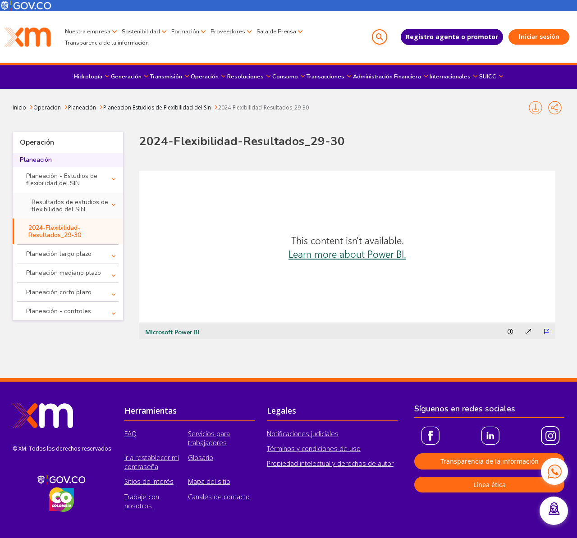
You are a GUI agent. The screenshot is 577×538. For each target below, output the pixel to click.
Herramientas (150, 410)
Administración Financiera (387, 77)
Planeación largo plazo (59, 254)
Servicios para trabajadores (209, 438)
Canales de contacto (219, 496)
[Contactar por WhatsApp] (554, 471)
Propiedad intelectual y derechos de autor (330, 463)
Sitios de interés (149, 481)
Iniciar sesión (539, 36)
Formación (185, 31)
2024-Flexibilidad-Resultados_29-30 (263, 107)
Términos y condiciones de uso (314, 448)
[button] (379, 37)
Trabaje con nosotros (141, 501)
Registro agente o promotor (452, 36)
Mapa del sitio (209, 481)
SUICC (487, 77)
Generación (126, 77)
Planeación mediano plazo (63, 273)
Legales (281, 410)
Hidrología (88, 77)
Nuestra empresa (87, 31)
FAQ (130, 433)
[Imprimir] (535, 107)
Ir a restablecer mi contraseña (151, 462)
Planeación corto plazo (59, 292)
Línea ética (489, 484)
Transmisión (166, 77)
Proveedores (228, 31)
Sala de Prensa (276, 31)
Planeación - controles (58, 311)
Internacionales (450, 77)
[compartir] (555, 107)
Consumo (285, 77)
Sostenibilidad (141, 31)
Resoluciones (245, 77)
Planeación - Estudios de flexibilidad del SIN (61, 179)
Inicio (19, 107)
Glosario (200, 457)
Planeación (82, 107)
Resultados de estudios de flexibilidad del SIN (70, 206)
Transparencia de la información (107, 43)
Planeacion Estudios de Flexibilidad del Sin (157, 107)
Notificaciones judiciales (303, 433)
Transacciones (325, 77)
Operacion (47, 107)
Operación (205, 77)
